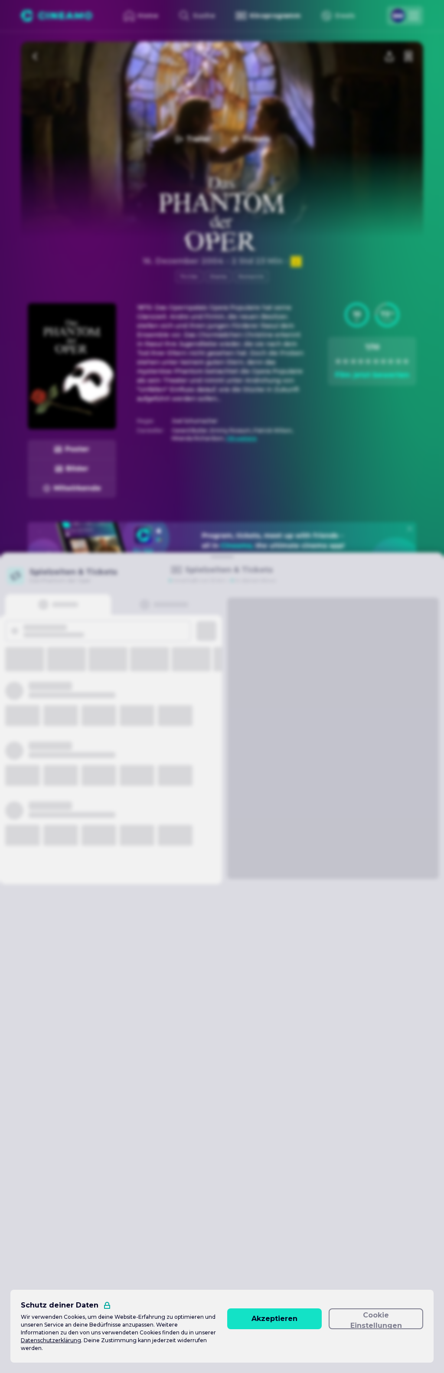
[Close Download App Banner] (409, 528)
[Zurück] (35, 56)
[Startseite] (56, 16)
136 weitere (241, 438)
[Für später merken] (408, 56)
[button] (357, 315)
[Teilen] (389, 56)
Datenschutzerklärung (51, 1340)
